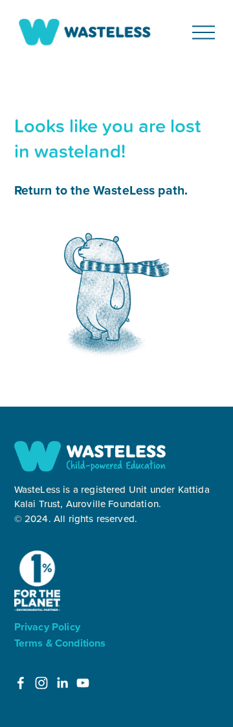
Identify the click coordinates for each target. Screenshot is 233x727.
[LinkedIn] (62, 682)
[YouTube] (82, 682)
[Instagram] (41, 682)
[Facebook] (20, 682)
